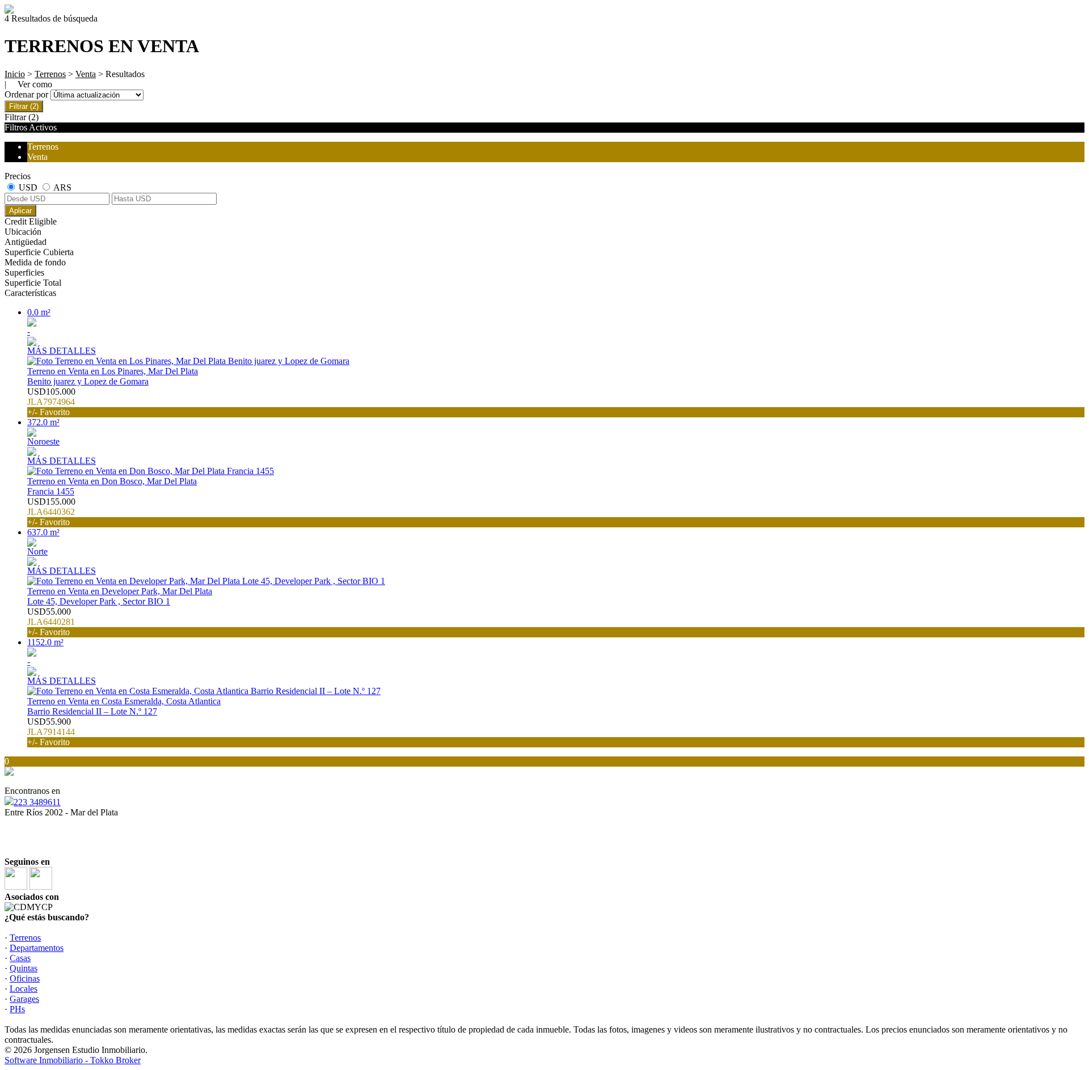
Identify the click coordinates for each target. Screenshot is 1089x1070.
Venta (85, 74)
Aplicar (20, 210)
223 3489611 (37, 802)
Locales (23, 988)
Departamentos (37, 948)
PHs (17, 1009)
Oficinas (25, 978)
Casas (20, 958)
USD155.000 (51, 512)
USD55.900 (51, 732)
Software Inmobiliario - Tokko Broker (73, 1060)
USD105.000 (51, 402)
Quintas (23, 968)
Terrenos (50, 74)
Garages (24, 999)
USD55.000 (51, 622)
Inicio (15, 74)
